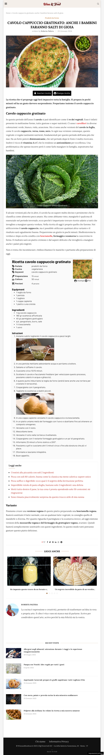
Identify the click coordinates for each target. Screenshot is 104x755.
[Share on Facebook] (47, 542)
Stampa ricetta (63, 93)
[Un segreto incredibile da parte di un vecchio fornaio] (75, 571)
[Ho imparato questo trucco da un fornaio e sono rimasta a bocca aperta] (29, 571)
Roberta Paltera (47, 31)
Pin (89, 280)
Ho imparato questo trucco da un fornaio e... (29, 589)
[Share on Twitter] (50, 542)
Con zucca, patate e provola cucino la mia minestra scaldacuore (51, 695)
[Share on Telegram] (61, 542)
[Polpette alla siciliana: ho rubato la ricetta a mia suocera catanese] (13, 715)
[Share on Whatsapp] (58, 542)
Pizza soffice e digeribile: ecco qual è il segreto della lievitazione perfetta (47, 480)
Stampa (80, 280)
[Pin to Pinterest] (53, 542)
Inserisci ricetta (43, 93)
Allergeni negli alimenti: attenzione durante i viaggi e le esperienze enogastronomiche (53, 650)
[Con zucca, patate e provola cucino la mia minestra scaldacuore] (13, 699)
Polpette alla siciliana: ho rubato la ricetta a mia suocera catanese (52, 711)
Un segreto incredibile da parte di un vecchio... (75, 589)
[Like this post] (44, 542)
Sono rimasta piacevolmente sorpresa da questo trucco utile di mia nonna (47, 497)
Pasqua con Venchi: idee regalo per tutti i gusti (44, 664)
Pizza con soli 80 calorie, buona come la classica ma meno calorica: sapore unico (51, 476)
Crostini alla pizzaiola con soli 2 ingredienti (32, 472)
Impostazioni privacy (96, 753)
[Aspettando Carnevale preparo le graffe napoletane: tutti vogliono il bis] (13, 684)
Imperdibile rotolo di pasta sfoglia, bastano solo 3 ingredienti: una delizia (47, 485)
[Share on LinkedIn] (55, 542)
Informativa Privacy (59, 741)
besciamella (46, 236)
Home (8, 13)
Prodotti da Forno (52, 18)
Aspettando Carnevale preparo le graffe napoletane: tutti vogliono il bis (54, 680)
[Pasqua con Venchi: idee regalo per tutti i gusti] (13, 668)
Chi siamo (40, 741)
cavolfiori (81, 123)
